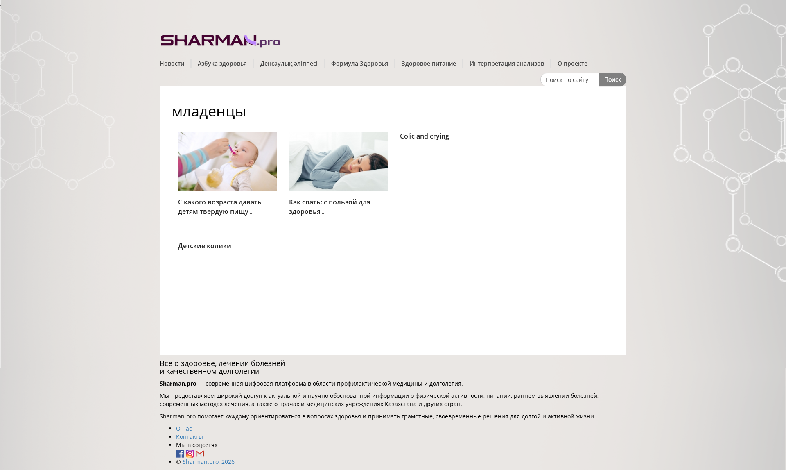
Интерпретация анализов (507, 63)
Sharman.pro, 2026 (209, 461)
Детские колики (204, 245)
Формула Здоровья (359, 63)
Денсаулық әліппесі (289, 63)
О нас (184, 428)
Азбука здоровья (222, 63)
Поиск (612, 79)
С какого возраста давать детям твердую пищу (220, 207)
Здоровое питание (429, 63)
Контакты (189, 436)
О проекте (572, 63)
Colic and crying (424, 136)
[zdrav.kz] (221, 39)
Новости (172, 63)
